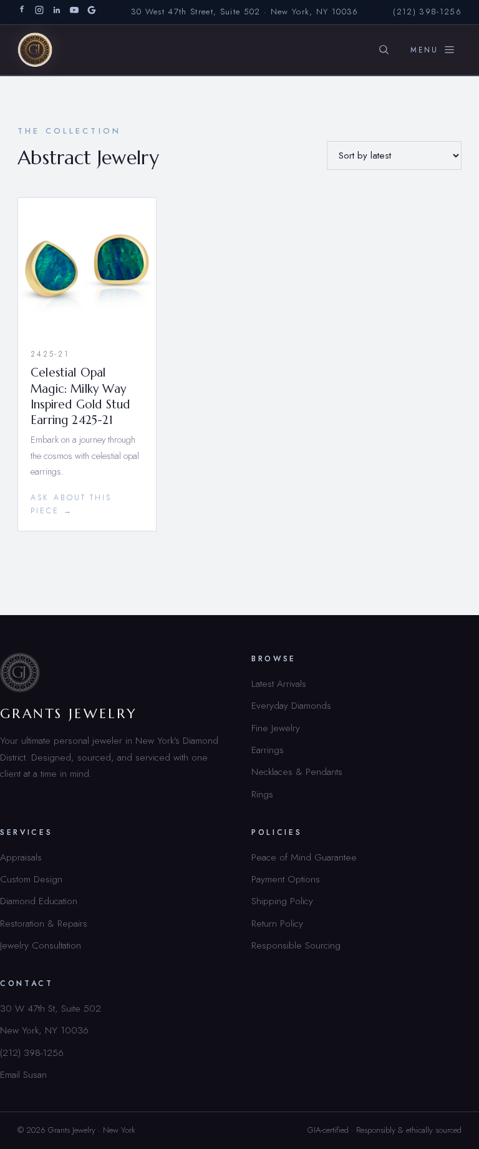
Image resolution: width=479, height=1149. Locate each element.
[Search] (383, 50)
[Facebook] (21, 12)
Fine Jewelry (275, 728)
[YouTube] (74, 12)
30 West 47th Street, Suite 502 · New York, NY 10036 (245, 11)
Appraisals (21, 857)
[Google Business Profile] (91, 12)
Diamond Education (38, 901)
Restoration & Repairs (43, 923)
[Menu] (433, 50)
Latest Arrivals (278, 683)
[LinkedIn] (56, 12)
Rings (262, 794)
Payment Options (285, 879)
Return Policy (277, 923)
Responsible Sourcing (296, 945)
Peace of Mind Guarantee (304, 857)
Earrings (267, 749)
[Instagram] (39, 12)
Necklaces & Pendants (296, 771)
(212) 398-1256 (427, 11)
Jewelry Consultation (40, 945)
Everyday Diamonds (291, 705)
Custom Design (31, 879)
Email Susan (23, 1074)
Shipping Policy (282, 901)
